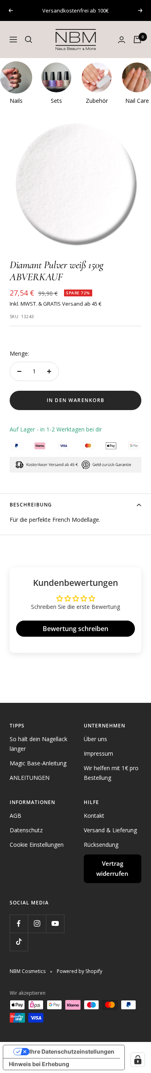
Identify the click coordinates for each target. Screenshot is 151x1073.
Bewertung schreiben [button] (75, 628)
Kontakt (94, 815)
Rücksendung (101, 844)
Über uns (95, 739)
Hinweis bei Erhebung (39, 1063)
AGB (15, 815)
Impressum (98, 753)
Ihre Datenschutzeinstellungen (71, 1051)
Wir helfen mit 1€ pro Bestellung (111, 772)
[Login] (121, 39)
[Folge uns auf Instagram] (37, 924)
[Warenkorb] (137, 39)
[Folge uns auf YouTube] (55, 924)
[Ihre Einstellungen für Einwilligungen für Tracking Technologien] (138, 1060)
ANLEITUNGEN (30, 777)
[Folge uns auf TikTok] (19, 942)
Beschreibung (31, 504)
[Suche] (28, 39)
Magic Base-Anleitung (38, 763)
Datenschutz (26, 830)
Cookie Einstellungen (37, 844)
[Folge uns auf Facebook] (19, 924)
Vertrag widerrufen (112, 868)
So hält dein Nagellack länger (38, 743)
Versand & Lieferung (110, 830)
